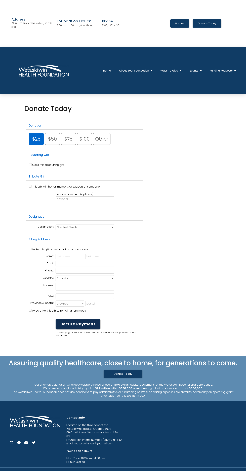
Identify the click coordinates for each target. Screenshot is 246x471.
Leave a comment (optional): (75, 194)
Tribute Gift (37, 176)
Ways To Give (169, 71)
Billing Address (39, 239)
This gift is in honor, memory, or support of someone (66, 187)
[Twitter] (33, 442)
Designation (37, 216)
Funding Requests (221, 71)
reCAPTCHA (93, 332)
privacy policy (118, 332)
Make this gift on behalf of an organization (60, 249)
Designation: (46, 227)
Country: (48, 278)
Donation (35, 125)
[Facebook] (19, 442)
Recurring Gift (39, 155)
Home (107, 71)
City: (51, 296)
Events (193, 71)
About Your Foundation (134, 71)
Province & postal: (42, 303)
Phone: (49, 270)
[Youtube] (26, 442)
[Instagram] (11, 442)
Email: (50, 263)
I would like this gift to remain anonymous (59, 311)
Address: (48, 285)
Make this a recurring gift (48, 165)
